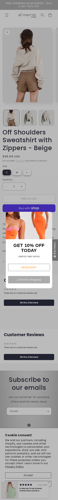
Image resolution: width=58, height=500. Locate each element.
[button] (29, 267)
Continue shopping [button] (29, 279)
